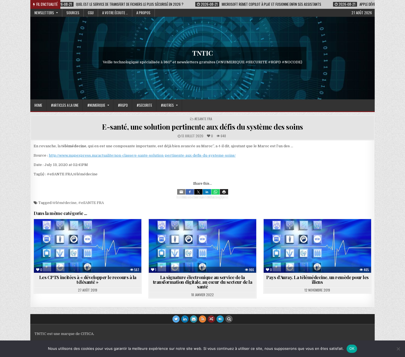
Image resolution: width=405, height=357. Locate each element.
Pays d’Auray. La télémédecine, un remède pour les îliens (317, 279)
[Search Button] (229, 319)
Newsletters (44, 12)
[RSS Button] (202, 319)
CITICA (87, 334)
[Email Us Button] (193, 319)
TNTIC (202, 52)
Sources (72, 12)
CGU (91, 12)
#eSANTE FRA (203, 118)
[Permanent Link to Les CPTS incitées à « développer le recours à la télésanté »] (87, 246)
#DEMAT (199, 232)
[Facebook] (190, 192)
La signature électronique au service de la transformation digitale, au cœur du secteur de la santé (202, 282)
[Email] (181, 192)
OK (352, 348)
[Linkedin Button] (184, 319)
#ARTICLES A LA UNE (65, 105)
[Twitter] (198, 192)
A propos (143, 12)
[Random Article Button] (211, 319)
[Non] (398, 348)
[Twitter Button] (176, 319)
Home (38, 105)
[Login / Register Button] (220, 319)
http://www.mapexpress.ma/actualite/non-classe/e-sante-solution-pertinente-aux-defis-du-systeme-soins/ (142, 155)
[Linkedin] (207, 192)
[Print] (224, 192)
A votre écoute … (115, 12)
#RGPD (123, 105)
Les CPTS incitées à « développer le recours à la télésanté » (87, 279)
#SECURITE (144, 105)
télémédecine (64, 203)
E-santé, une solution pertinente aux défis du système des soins (202, 127)
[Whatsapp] (215, 192)
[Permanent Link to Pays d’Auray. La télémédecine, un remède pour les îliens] (317, 246)
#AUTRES (167, 105)
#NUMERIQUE (96, 105)
